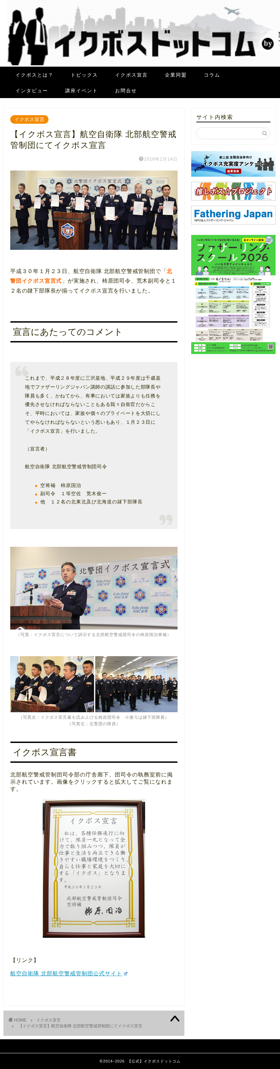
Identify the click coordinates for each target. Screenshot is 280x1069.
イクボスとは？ (34, 75)
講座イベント (81, 90)
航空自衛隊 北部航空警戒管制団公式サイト (66, 973)
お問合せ (126, 90)
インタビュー (31, 90)
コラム (212, 75)
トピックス (84, 75)
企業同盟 (176, 75)
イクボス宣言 (131, 75)
